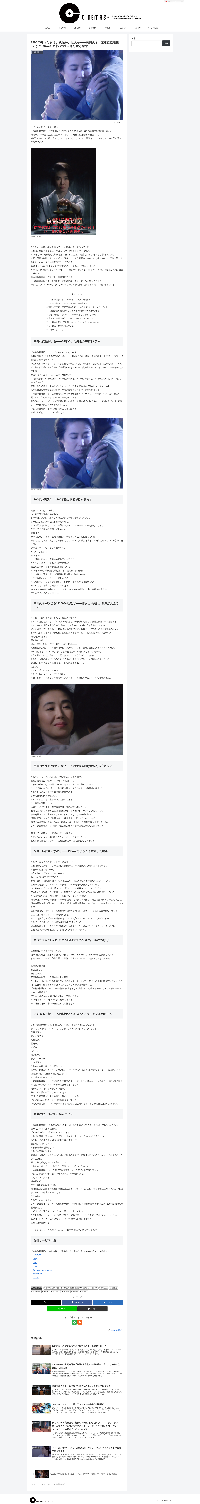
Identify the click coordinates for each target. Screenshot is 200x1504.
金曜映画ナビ (37, 1288)
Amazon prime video (42, 1270)
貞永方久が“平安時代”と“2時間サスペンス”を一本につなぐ (72, 318)
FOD (35, 1262)
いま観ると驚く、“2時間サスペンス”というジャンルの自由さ (73, 322)
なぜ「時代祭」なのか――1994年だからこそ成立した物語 (72, 315)
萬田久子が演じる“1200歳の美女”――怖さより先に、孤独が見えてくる (78, 307)
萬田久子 (46, 1292)
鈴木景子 (85, 1292)
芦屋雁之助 (36, 1292)
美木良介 (114, 1288)
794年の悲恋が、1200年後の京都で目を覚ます (67, 303)
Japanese (171, 2)
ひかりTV (37, 1274)
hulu (35, 1266)
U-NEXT (37, 1255)
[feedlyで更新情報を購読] (74, 1322)
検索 (133, 38)
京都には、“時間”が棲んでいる (61, 326)
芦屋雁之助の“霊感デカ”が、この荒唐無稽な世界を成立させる (74, 311)
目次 (74, 294)
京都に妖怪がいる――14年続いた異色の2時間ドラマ (70, 300)
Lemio (36, 1259)
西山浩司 (66, 1292)
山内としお (104, 1288)
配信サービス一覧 (55, 330)
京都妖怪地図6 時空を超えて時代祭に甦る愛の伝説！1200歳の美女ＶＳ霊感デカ (71, 1288)
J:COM (36, 1278)
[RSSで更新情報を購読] (79, 1322)
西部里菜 (75, 1292)
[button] (92, 1308)
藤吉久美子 (56, 1292)
